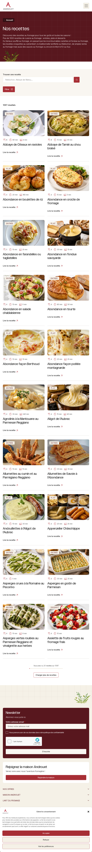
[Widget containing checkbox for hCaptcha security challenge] (24, 741)
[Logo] (8, 5)
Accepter (46, 833)
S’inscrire (46, 751)
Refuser (46, 840)
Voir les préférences (46, 846)
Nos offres (8, 789)
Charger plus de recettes (46, 675)
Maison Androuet (11, 795)
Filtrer (7, 89)
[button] (88, 811)
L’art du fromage (11, 800)
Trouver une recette (12, 74)
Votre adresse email (15, 722)
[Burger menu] (86, 6)
